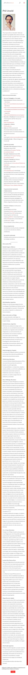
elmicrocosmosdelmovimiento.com (18, 137)
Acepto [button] (12, 671)
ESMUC (11, 216)
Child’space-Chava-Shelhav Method (13, 185)
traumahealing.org (8, 170)
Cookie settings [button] (6, 671)
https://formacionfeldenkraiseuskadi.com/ (14, 103)
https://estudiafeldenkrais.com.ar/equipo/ (14, 115)
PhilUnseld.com (8, 126)
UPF (8, 218)
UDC (9, 220)
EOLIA (11, 211)
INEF (13, 213)
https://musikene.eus (9, 122)
